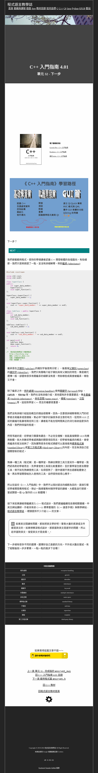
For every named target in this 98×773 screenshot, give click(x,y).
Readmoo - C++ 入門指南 (58, 152)
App (34, 8)
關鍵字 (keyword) (69, 391)
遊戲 (28, 8)
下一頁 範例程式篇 (49, 678)
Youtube (48, 768)
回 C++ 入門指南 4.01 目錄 (49, 675)
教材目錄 (41, 8)
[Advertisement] (49, 42)
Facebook (42, 768)
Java (69, 8)
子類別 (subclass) (26, 368)
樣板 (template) (69, 398)
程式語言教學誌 (15, 511)
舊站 (88, 8)
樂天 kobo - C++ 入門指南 (58, 156)
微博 (57, 768)
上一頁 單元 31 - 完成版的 (49, 671)
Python (75, 8)
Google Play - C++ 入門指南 (59, 147)
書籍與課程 (20, 8)
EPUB (82, 8)
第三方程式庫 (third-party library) (44, 447)
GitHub (53, 768)
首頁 (10, 8)
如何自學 (51, 8)
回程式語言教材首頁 (49, 691)
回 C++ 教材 (49, 685)
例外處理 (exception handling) (39, 391)
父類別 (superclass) (79, 368)
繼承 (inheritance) (71, 263)
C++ (61, 8)
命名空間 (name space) (46, 398)
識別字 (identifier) (19, 372)
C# (65, 8)
